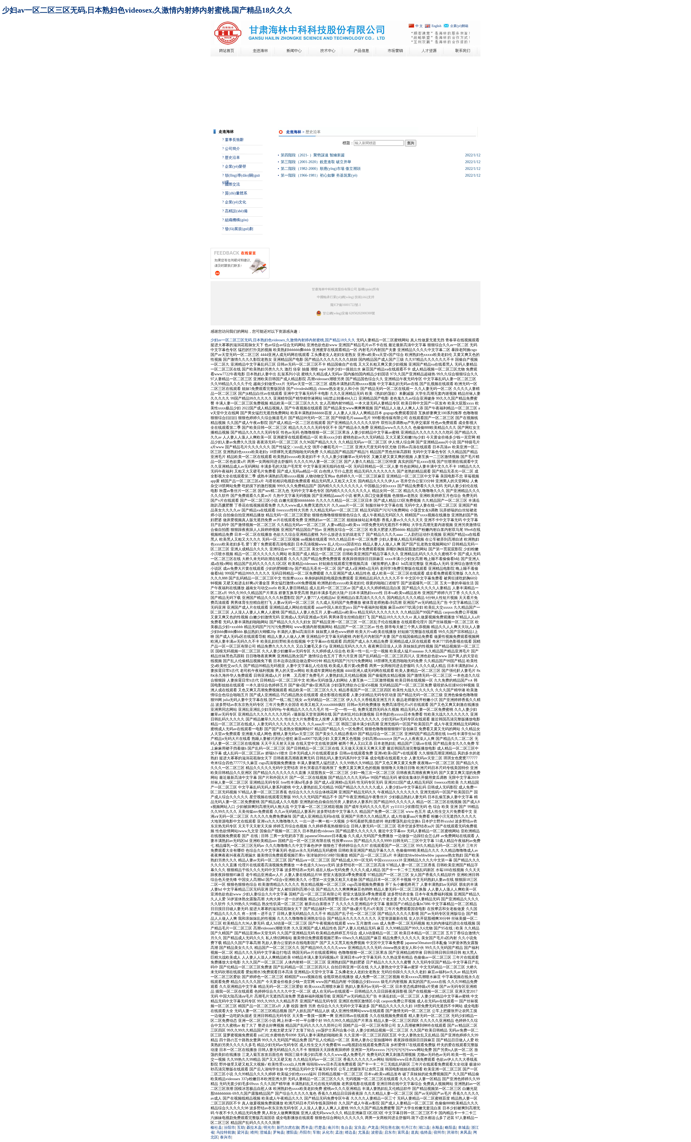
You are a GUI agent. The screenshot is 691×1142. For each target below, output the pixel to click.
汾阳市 (229, 1128)
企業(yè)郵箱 (459, 26)
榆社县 (216, 1128)
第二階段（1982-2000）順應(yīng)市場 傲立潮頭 (321, 169)
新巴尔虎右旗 (288, 1128)
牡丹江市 (408, 1128)
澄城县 (265, 1132)
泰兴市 (225, 1137)
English (436, 26)
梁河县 (242, 1132)
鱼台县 (346, 1128)
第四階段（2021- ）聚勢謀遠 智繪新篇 (313, 155)
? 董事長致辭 (233, 140)
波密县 (376, 1132)
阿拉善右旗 (390, 1128)
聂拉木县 (254, 1128)
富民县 (403, 1132)
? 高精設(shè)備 (235, 211)
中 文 (419, 26)
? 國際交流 (231, 184)
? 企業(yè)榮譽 (234, 166)
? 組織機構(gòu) (235, 220)
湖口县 (424, 1128)
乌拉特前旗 (225, 1132)
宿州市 (439, 1132)
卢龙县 (373, 1128)
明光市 (269, 1128)
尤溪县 (363, 1132)
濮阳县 (291, 1132)
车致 (316, 1132)
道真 (414, 1132)
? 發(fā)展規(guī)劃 (237, 229)
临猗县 (426, 1132)
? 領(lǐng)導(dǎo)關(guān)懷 (241, 177)
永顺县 (437, 1128)
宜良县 (359, 1128)
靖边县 (350, 1132)
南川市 (333, 1128)
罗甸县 (278, 1132)
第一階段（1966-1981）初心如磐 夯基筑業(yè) (319, 175)
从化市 (327, 1132)
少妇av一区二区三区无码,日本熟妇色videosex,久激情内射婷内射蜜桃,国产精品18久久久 (147, 10)
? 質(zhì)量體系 (234, 193)
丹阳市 (305, 1132)
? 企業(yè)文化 (234, 202)
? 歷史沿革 (231, 158)
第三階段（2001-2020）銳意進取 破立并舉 (316, 162)
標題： (348, 143)
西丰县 (307, 1128)
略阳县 (450, 1128)
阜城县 (463, 1128)
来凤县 (465, 1132)
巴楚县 (320, 1128)
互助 (241, 1128)
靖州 (254, 1132)
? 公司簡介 (231, 149)
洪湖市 (452, 1132)
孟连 (339, 1132)
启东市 (390, 1132)
